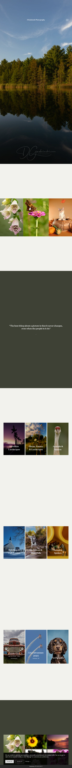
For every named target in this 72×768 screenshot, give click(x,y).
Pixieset (39, 766)
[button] (67, 20)
